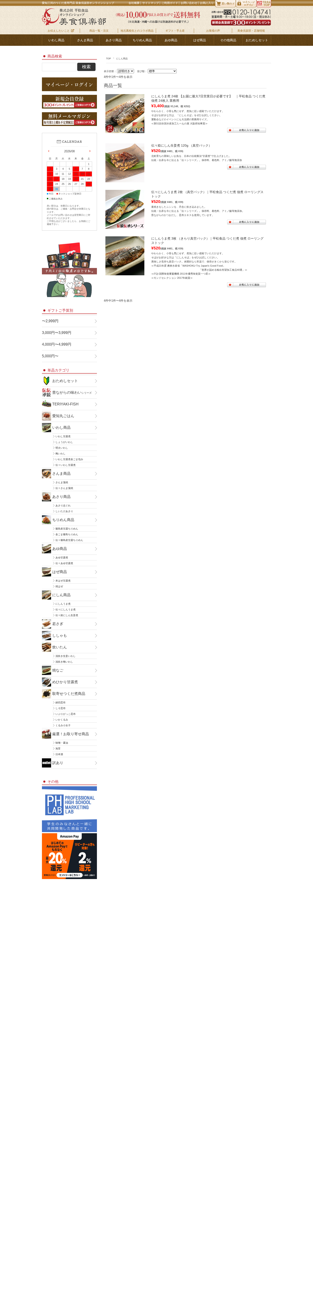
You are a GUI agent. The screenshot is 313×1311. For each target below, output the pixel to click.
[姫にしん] (124, 180)
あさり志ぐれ (63, 505)
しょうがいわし (64, 442)
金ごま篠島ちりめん (66, 534)
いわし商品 (56, 40)
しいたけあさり (64, 511)
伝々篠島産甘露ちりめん (69, 540)
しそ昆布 (60, 708)
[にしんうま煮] (124, 273)
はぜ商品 (199, 40)
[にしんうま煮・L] (124, 130)
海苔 (57, 748)
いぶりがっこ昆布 (65, 714)
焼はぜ (59, 586)
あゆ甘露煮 (61, 557)
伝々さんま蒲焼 (64, 488)
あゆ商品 (171, 40)
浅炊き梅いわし (64, 661)
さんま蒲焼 (61, 482)
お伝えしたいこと (59, 30)
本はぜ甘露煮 (63, 580)
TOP (108, 58)
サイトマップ (150, 3)
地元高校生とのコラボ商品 (137, 30)
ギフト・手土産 (175, 30)
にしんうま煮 (63, 603)
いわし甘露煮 (63, 436)
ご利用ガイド (170, 3)
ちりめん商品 (142, 40)
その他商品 (228, 40)
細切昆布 (60, 702)
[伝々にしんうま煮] (124, 226)
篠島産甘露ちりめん (66, 528)
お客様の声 (213, 30)
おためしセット (257, 40)
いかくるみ (61, 719)
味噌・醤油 (61, 742)
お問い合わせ (189, 3)
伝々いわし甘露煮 (65, 465)
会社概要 (134, 3)
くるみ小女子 (63, 725)
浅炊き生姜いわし (65, 656)
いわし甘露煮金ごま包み (69, 459)
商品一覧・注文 (99, 30)
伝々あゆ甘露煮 (64, 563)
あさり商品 (114, 40)
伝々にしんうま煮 (65, 609)
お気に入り (207, 3)
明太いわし (61, 447)
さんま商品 (85, 40)
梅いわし (60, 453)
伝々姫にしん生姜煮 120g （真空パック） (181, 145)
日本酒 (59, 754)
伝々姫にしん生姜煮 (66, 615)
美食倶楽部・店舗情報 (251, 30)
